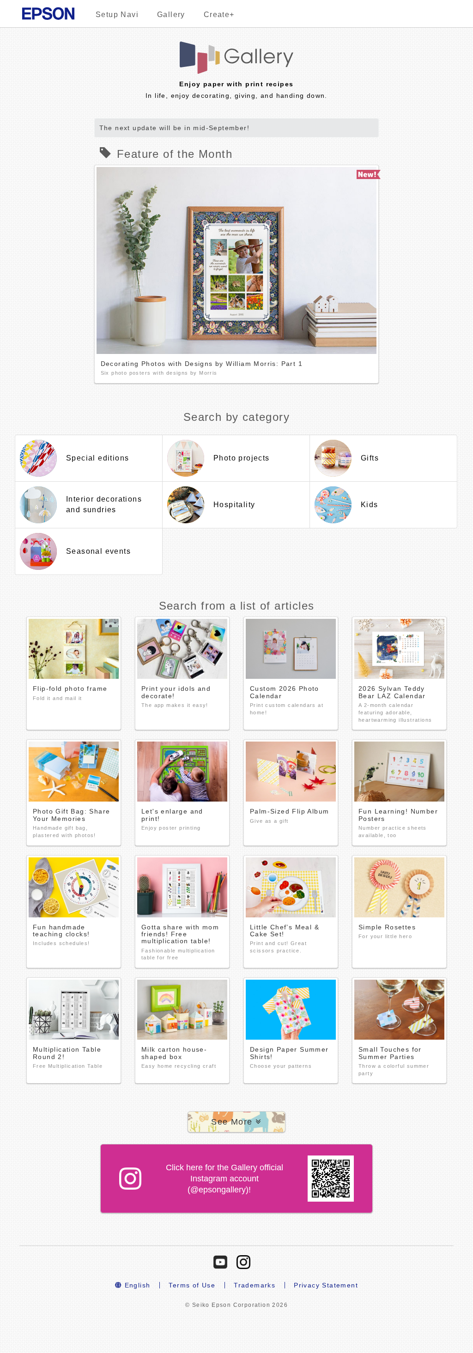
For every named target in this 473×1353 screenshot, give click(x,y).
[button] (236, 1121)
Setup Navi (117, 14)
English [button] (136, 1285)
